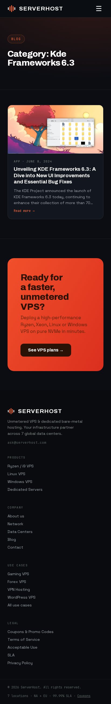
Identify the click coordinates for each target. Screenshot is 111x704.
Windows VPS (20, 481)
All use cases (20, 605)
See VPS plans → (46, 350)
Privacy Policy (20, 662)
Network (15, 523)
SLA (11, 655)
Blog (12, 539)
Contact (15, 547)
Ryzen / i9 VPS (21, 466)
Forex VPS (17, 581)
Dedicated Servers (25, 489)
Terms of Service (24, 639)
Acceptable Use (22, 647)
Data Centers (20, 531)
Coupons (84, 696)
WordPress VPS (22, 597)
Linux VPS (16, 473)
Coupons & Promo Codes (31, 631)
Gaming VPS (18, 573)
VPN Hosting (19, 589)
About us (16, 516)
